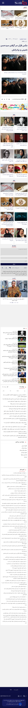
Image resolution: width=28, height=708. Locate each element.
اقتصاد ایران (24, 446)
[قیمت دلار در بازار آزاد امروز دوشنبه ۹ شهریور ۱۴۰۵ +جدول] (22, 368)
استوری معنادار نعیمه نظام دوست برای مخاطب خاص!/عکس (8, 145)
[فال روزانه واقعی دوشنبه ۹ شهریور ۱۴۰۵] (20, 216)
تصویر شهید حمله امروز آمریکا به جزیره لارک (17, 409)
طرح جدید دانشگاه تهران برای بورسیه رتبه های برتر (17, 530)
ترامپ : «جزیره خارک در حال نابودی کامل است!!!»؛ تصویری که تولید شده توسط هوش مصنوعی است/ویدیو (9, 375)
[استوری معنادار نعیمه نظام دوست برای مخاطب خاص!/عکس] (7, 137)
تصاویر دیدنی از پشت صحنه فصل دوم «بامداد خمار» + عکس (14, 426)
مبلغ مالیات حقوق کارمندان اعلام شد (19, 473)
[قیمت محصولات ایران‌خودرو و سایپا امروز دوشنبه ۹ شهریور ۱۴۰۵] (22, 357)
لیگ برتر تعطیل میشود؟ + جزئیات (11, 338)
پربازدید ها (22, 387)
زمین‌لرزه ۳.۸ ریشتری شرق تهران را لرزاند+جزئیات (7, 18)
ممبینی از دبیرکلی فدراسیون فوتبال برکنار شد (18, 566)
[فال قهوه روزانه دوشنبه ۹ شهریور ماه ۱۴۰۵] (7, 23)
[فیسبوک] (7, 99)
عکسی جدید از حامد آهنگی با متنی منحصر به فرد (21, 144)
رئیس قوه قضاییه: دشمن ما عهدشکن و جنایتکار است (17, 532)
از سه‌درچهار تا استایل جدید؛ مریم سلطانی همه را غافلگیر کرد (21, 160)
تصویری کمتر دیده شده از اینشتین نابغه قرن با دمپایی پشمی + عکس (22, 129)
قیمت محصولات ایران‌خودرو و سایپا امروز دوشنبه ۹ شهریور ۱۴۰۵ (9, 357)
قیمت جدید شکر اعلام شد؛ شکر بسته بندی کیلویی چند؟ (16, 572)
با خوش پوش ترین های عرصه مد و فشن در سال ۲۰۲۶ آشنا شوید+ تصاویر (13, 299)
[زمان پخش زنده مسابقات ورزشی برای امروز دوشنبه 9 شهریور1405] (22, 345)
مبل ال (25, 457)
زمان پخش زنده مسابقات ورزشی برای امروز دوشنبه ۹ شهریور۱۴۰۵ (10, 345)
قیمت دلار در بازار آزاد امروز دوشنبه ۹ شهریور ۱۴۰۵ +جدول (10, 369)
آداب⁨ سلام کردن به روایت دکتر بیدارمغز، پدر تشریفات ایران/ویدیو (10, 351)
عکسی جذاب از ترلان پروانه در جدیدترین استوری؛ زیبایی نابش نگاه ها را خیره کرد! (7, 129)
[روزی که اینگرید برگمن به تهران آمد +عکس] (7, 154)
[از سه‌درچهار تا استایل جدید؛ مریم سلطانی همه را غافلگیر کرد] (20, 154)
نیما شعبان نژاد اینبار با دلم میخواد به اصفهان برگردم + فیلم (16, 510)
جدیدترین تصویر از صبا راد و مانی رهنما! (8, 175)
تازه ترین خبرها (24, 455)
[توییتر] (2, 99)
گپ (25, 696)
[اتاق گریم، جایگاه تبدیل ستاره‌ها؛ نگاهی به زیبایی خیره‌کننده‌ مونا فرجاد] (20, 232)
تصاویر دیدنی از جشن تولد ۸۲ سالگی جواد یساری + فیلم (15, 411)
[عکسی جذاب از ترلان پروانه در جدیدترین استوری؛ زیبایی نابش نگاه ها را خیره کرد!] (7, 121)
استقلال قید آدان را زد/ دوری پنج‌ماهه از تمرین (18, 597)
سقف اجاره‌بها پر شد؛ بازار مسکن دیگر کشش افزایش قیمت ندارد (15, 588)
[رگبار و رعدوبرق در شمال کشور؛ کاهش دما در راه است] (22, 362)
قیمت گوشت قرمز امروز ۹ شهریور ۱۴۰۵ (19, 568)
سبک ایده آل (24, 448)
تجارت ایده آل (24, 452)
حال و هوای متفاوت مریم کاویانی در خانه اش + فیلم (17, 518)
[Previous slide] (2, 289)
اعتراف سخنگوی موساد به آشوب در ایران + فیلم (17, 497)
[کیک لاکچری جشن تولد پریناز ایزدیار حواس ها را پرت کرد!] (20, 168)
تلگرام (21, 696)
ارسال (14, 264)
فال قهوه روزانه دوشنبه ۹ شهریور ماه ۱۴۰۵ (7, 28)
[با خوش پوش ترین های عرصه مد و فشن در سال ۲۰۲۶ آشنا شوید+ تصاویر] (14, 289)
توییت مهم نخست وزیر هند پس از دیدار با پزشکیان (17, 488)
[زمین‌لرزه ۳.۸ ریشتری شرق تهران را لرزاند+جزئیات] (7, 13)
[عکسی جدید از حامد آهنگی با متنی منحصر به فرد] (20, 137)
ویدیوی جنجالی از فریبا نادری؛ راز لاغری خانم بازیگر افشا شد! (14, 399)
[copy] (25, 99)
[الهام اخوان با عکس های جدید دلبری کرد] (7, 232)
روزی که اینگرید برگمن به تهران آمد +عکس (7, 160)
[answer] (10, 268)
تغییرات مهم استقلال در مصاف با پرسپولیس (18, 493)
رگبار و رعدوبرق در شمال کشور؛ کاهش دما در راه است (10, 363)
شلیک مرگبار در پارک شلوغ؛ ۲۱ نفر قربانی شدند (17, 401)
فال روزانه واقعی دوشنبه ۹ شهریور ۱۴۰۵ (22, 223)
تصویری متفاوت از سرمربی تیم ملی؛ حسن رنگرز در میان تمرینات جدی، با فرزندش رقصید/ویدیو (9, 380)
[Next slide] (26, 289)
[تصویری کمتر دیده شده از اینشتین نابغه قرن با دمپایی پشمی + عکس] (20, 121)
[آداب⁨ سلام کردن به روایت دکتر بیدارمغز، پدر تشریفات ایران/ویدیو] (22, 351)
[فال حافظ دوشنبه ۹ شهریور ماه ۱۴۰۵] (20, 23)
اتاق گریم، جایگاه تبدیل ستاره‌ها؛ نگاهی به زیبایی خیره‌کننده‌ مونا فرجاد (21, 240)
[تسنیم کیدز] (14, 107)
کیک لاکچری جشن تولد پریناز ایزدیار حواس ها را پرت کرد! (21, 175)
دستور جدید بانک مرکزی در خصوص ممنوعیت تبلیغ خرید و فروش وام (14, 503)
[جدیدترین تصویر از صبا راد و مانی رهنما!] (7, 168)
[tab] (17, 302)
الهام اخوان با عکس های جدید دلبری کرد (7, 239)
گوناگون (25, 7)
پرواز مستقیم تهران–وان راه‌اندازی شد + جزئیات (18, 574)
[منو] (3, 3)
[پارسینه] (20, 3)
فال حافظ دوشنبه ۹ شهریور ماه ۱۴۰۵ (20, 28)
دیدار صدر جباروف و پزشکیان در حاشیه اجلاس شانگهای (16, 486)
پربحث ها (4, 387)
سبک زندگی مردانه (23, 450)
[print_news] (9, 99)
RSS (11, 690)
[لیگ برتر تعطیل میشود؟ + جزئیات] (22, 339)
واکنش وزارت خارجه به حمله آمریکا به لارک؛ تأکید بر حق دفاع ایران (14, 613)
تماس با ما (16, 690)
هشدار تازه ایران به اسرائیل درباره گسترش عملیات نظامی (15, 413)
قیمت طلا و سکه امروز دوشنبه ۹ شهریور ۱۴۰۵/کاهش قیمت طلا (20, 18)
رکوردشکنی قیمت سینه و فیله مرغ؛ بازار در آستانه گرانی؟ (16, 563)
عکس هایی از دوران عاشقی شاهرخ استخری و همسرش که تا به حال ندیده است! (7, 224)
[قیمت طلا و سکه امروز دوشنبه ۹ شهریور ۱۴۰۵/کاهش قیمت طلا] (20, 13)
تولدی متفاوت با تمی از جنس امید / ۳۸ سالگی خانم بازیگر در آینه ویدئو (14, 505)
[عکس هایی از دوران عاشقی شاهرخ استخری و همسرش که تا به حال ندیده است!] (7, 216)
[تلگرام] (4, 99)
